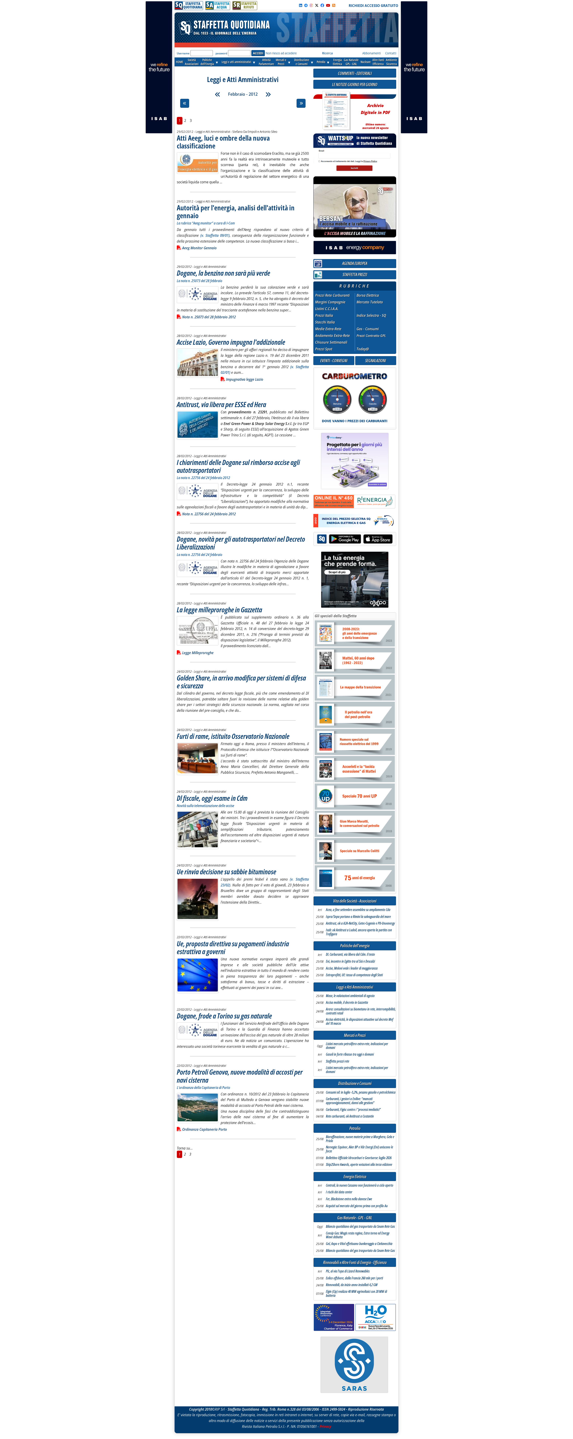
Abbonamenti (371, 53)
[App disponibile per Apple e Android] (355, 539)
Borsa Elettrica (368, 295)
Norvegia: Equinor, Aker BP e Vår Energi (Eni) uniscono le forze (359, 1149)
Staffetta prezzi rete (337, 1061)
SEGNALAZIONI (375, 360)
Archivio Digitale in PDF (375, 114)
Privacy (325, 1426)
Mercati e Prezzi (355, 1035)
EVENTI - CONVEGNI (333, 360)
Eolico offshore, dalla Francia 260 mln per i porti (354, 1278)
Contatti (390, 53)
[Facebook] (322, 5)
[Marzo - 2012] (268, 94)
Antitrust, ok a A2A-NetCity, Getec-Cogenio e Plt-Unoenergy (360, 923)
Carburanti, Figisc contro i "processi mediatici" (353, 1110)
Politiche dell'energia (355, 946)
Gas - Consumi (368, 329)
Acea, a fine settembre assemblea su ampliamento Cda (358, 910)
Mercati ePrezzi (281, 62)
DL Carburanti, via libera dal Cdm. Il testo (350, 955)
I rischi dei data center (339, 1192)
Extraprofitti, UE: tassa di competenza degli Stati (354, 975)
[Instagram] (311, 5)
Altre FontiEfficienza (378, 62)
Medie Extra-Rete (328, 329)
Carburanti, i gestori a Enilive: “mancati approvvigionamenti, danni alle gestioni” (350, 1101)
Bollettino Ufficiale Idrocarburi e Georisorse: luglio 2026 (358, 1158)
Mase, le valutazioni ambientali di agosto (350, 996)
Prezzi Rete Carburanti (332, 295)
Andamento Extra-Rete (332, 335)
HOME (179, 62)
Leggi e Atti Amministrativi (354, 987)
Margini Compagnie (330, 302)
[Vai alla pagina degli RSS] (333, 5)
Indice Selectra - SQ (371, 315)
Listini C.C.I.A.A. (326, 308)
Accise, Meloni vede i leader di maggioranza (352, 968)
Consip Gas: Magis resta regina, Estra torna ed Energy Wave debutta (357, 1235)
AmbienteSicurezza (391, 62)
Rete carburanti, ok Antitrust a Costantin (350, 1116)
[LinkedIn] (300, 5)
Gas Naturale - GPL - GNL (354, 1218)
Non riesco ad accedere (281, 53)
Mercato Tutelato (370, 302)
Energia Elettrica (355, 1176)
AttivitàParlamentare (266, 62)
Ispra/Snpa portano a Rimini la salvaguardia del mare (358, 917)
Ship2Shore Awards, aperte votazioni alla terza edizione (359, 1165)
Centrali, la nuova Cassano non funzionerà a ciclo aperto (359, 1185)
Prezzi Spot (323, 349)
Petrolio (321, 62)
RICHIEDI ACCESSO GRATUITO (373, 5)
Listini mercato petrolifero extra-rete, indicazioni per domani (357, 1046)
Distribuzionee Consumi (301, 62)
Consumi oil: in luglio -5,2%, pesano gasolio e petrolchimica (361, 1092)
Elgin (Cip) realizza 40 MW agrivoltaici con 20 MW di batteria (356, 1293)
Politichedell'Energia (207, 62)
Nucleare (366, 62)
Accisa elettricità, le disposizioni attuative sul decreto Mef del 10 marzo (359, 1021)
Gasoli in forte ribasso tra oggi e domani (350, 1054)
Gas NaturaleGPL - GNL (351, 62)
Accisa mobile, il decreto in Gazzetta (347, 1003)
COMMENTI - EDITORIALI (355, 73)
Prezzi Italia (324, 315)
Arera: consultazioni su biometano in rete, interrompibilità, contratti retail (361, 1011)
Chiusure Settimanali (331, 342)
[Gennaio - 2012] (217, 94)
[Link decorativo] (336, 110)
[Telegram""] (306, 5)
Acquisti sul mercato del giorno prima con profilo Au (357, 1206)
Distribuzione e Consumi (355, 1083)
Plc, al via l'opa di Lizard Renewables (348, 1271)
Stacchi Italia (325, 322)
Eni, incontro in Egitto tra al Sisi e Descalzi (350, 961)
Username (183, 53)
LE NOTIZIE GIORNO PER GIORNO (354, 84)
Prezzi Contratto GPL (371, 335)
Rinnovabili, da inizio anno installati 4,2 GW (352, 1285)
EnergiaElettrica (337, 62)
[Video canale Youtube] (328, 5)
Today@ (363, 349)
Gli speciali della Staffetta (336, 615)
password (221, 53)
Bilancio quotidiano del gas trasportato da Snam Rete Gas (360, 1227)
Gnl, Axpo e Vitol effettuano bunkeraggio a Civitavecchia (359, 1244)
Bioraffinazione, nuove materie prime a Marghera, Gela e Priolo (360, 1139)
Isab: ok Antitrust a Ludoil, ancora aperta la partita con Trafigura (359, 932)
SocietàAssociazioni (192, 62)
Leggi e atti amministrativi (236, 62)
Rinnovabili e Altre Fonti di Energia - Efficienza (355, 1262)
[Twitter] (317, 5)
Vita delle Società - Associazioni (354, 901)
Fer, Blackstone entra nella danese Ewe (349, 1199)
